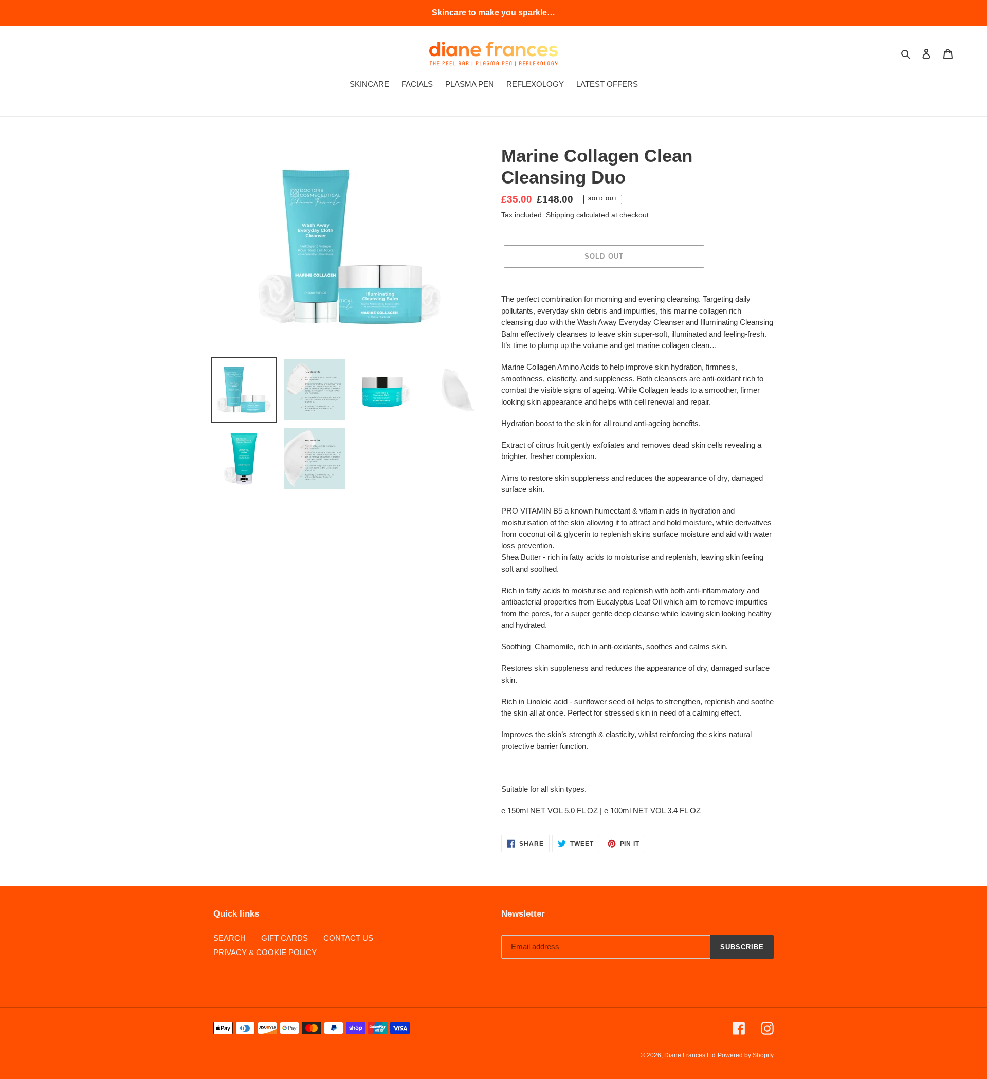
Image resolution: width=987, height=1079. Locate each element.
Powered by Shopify (746, 1055)
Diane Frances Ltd (690, 1055)
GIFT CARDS (284, 938)
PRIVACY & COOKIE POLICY (265, 952)
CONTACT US (348, 938)
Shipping (560, 215)
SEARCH (229, 938)
